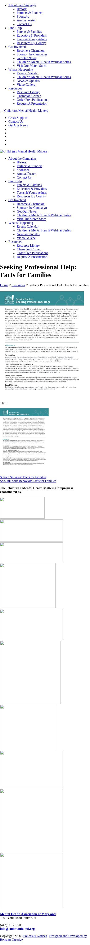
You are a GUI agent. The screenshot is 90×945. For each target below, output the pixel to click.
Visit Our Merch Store (31, 65)
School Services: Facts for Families (23, 477)
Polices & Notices (35, 936)
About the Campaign (22, 5)
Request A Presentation (32, 103)
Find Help (15, 28)
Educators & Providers (32, 35)
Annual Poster (26, 20)
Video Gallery (26, 84)
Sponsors (23, 16)
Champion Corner (29, 96)
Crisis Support (17, 118)
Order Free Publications (32, 99)
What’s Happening (20, 69)
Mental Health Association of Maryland (28, 914)
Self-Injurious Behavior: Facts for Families (28, 481)
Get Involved (17, 47)
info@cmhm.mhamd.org (17, 929)
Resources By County (31, 43)
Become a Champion (31, 50)
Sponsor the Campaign (32, 54)
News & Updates (28, 81)
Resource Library (28, 92)
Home (4, 285)
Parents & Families (29, 31)
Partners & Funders (29, 12)
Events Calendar (28, 73)
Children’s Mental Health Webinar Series (44, 62)
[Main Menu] (1, 111)
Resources (15, 88)
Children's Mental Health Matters (26, 110)
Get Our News (26, 58)
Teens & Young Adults (32, 39)
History (22, 9)
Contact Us (24, 24)
